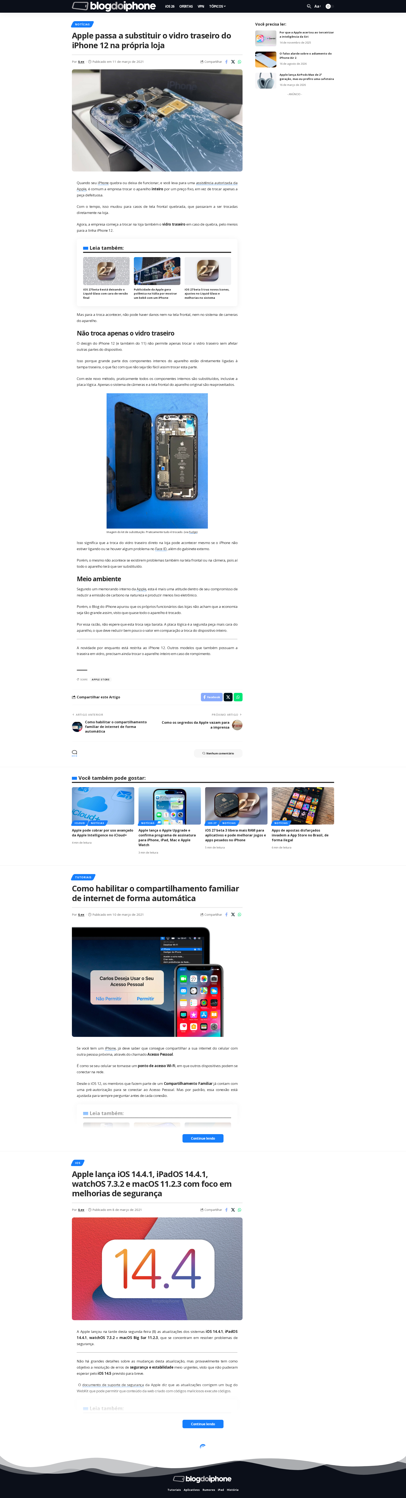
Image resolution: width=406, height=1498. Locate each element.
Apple (141, 589)
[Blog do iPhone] (115, 6)
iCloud (80, 823)
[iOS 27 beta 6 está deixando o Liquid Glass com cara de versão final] (106, 271)
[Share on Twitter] (233, 61)
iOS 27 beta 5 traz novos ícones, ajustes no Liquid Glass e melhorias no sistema (207, 294)
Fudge (193, 532)
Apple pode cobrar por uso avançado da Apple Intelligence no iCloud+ (102, 832)
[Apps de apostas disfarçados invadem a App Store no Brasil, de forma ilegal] (303, 806)
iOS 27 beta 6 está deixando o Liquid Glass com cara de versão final (105, 294)
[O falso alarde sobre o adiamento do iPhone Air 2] (265, 59)
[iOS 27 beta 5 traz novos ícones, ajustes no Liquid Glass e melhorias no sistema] (208, 271)
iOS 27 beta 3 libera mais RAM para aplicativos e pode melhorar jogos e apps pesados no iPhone (235, 835)
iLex (81, 61)
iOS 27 (212, 823)
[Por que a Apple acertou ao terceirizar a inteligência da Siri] (265, 38)
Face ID (161, 548)
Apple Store (100, 679)
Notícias (82, 24)
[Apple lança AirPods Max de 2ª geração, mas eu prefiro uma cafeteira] (265, 81)
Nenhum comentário (220, 753)
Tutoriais (83, 877)
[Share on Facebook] (226, 61)
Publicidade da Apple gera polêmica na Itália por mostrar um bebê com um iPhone (155, 294)
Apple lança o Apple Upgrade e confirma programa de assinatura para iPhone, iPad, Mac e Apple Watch (167, 837)
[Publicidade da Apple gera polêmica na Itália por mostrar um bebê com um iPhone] (157, 271)
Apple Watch (85, 1448)
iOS (77, 1163)
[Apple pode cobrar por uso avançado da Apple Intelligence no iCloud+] (103, 806)
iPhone (103, 182)
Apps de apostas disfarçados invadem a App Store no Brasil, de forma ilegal (300, 835)
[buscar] (309, 6)
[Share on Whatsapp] (240, 61)
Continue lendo (203, 1138)
